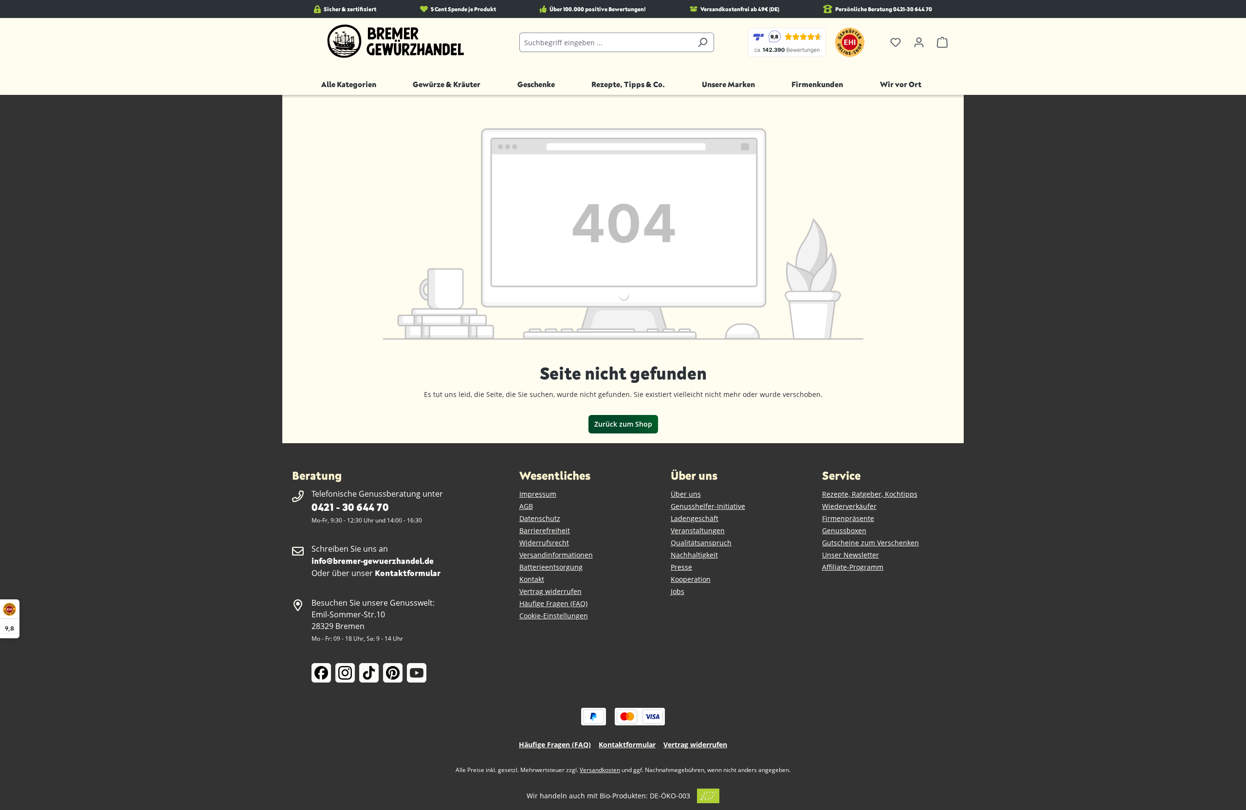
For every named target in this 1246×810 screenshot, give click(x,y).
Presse (681, 567)
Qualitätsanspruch (701, 542)
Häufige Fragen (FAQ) (553, 603)
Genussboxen (844, 530)
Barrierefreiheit (544, 530)
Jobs (677, 591)
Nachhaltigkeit (694, 554)
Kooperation (691, 579)
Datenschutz (539, 518)
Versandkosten (600, 770)
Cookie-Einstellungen (553, 615)
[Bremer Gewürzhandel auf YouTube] (416, 673)
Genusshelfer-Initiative (708, 506)
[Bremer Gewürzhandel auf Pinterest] (393, 673)
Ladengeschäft (694, 518)
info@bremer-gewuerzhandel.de (373, 560)
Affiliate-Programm (852, 567)
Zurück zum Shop (623, 424)
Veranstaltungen (698, 530)
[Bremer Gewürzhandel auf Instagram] (345, 673)
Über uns (686, 494)
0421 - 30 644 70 (350, 507)
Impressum (537, 494)
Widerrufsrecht (544, 542)
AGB (526, 506)
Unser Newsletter (850, 554)
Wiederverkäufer (849, 506)
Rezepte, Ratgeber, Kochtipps (869, 494)
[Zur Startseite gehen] (396, 41)
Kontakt (531, 579)
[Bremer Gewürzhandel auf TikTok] (369, 673)
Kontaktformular (407, 572)
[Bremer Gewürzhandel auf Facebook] (321, 673)
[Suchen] (702, 42)
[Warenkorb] (942, 42)
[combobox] (605, 42)
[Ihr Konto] (919, 42)
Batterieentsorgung (551, 567)
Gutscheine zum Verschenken (870, 542)
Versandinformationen (556, 554)
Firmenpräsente (848, 518)
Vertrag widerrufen (550, 591)
